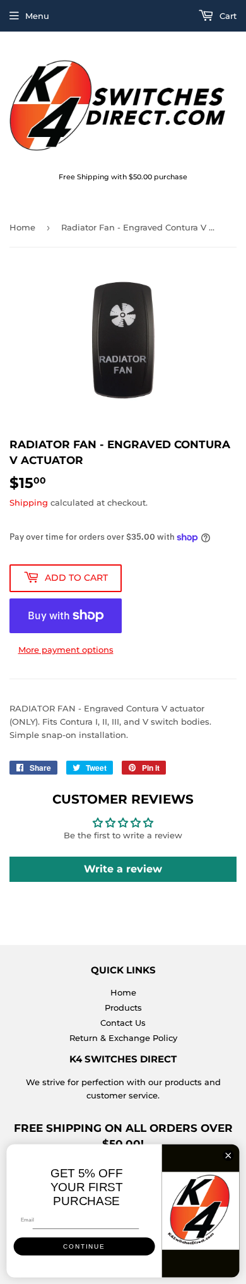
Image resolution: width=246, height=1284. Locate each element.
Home (22, 227)
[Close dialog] (228, 1155)
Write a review (123, 869)
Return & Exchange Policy (123, 1038)
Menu (37, 16)
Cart (227, 16)
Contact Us (123, 1023)
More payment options (66, 650)
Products (123, 1007)
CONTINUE (84, 1246)
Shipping (28, 502)
